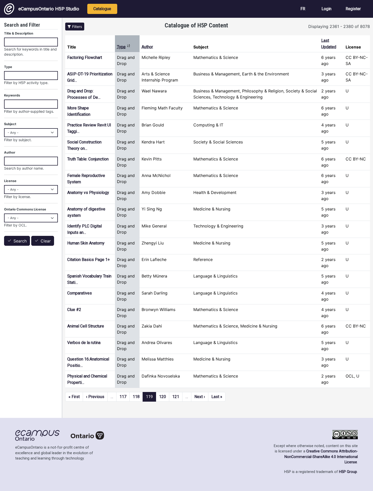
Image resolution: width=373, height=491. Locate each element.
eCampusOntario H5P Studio (48, 9)
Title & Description (18, 33)
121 (175, 396)
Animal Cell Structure (85, 326)
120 (162, 396)
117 (123, 396)
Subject (10, 124)
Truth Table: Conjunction (88, 159)
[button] (74, 26)
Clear (46, 240)
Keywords (12, 95)
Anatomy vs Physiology (88, 192)
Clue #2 (74, 309)
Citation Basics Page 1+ (88, 259)
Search (20, 240)
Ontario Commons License (25, 209)
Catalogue (102, 8)
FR (302, 8)
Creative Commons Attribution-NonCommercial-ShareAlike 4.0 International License (321, 456)
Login (326, 8)
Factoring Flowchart (84, 57)
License (10, 181)
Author (147, 46)
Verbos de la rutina (83, 342)
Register (353, 8)
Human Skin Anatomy (86, 243)
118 (136, 396)
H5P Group (348, 472)
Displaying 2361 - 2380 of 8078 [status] (339, 26)
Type (123, 46)
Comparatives (79, 293)
